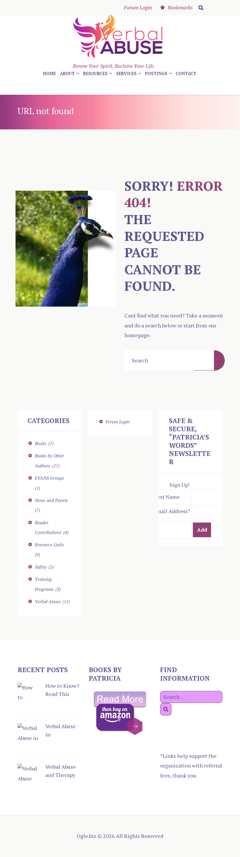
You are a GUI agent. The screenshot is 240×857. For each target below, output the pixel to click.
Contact (186, 73)
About (67, 73)
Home (49, 73)
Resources (95, 73)
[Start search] (200, 7)
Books (41, 443)
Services (126, 73)
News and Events (51, 500)
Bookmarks (180, 7)
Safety (41, 567)
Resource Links (49, 544)
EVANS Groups (49, 478)
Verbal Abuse (48, 601)
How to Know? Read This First (62, 694)
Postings (156, 73)
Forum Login (138, 7)
